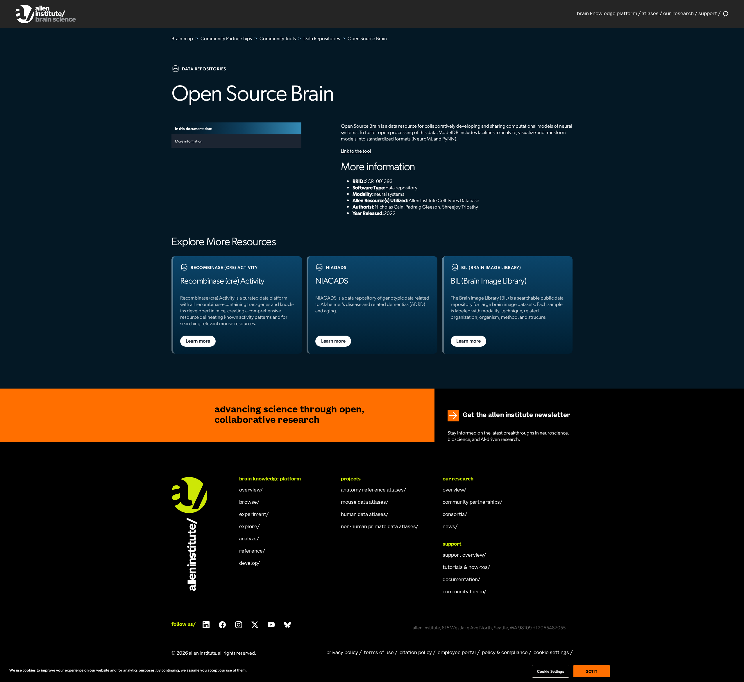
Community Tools (278, 38)
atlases (650, 14)
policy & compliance (505, 653)
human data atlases (363, 514)
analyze (248, 539)
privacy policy (342, 653)
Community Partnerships (226, 38)
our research (678, 14)
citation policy (416, 653)
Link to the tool (356, 150)
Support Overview (463, 555)
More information (188, 140)
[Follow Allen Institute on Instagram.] (238, 625)
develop (248, 563)
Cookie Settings (551, 653)
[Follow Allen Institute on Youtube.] (271, 625)
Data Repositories (321, 38)
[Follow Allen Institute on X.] (255, 625)
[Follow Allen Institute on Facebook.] (222, 625)
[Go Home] (194, 534)
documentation (460, 580)
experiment (252, 514)
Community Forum (463, 592)
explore (248, 527)
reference (251, 551)
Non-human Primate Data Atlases (378, 527)
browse (248, 502)
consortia (454, 514)
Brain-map (182, 38)
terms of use (379, 653)
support (707, 14)
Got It (592, 671)
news (449, 527)
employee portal (457, 653)
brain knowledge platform (607, 14)
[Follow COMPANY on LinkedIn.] (206, 625)
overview (249, 490)
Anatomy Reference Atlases (372, 490)
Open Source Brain (367, 38)
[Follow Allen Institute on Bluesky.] (287, 625)
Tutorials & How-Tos (465, 567)
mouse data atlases (363, 502)
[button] (609, 14)
